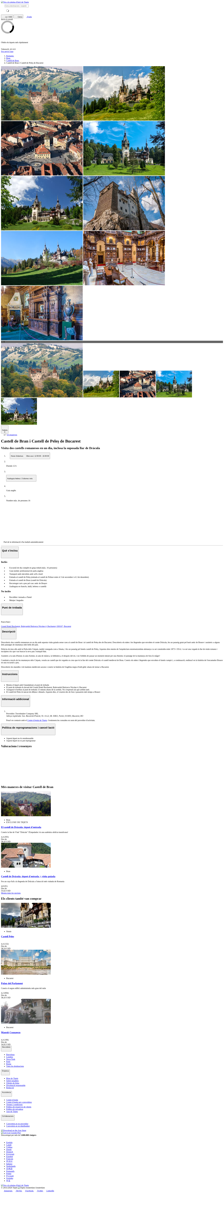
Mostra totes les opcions (11, 893)
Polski (8, 1173)
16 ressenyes (12, 435)
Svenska (9, 1178)
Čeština (9, 1147)
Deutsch (9, 1152)
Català (8, 1145)
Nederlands (11, 1166)
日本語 (9, 1169)
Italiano (9, 1164)
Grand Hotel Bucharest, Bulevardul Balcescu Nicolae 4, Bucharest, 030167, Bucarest (36, 626)
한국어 (9, 1161)
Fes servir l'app (7, 51)
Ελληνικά (10, 1154)
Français (9, 1159)
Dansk (9, 1149)
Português (10, 1171)
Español (9, 1156)
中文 (8, 1181)
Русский (10, 1176)
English (9, 1142)
